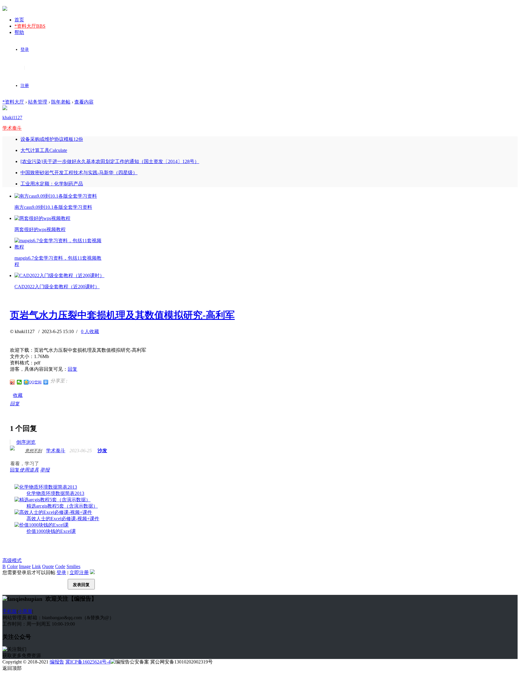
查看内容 (84, 101)
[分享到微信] (19, 382)
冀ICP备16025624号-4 (87, 661)
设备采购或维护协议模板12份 (51, 139)
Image (25, 566)
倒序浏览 (26, 442)
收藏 (18, 395)
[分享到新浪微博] (12, 382)
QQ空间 (35, 382)
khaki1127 (12, 117)
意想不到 (33, 451)
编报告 (57, 661)
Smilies (73, 566)
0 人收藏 (90, 331)
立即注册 (79, 572)
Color (12, 566)
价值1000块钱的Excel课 (51, 531)
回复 (72, 369)
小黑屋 (25, 611)
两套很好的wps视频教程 (40, 229)
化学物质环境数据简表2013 (55, 493)
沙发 (102, 450)
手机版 (9, 611)
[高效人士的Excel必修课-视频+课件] (53, 512)
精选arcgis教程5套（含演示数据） (62, 506)
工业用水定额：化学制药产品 (51, 183)
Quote (48, 566)
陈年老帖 (60, 101)
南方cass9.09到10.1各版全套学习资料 (53, 207)
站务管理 (37, 101)
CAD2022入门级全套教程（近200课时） (57, 286)
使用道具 (29, 469)
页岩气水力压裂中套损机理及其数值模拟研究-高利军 (122, 315)
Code (60, 566)
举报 (45, 469)
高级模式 (12, 560)
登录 (24, 49)
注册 (24, 85)
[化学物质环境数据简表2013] (45, 487)
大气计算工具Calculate (43, 150)
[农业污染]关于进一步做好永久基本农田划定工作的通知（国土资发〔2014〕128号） (109, 161)
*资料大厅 (29, 26)
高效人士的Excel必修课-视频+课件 (62, 518)
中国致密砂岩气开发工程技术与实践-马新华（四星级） (79, 172)
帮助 (19, 32)
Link (36, 566)
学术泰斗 (12, 128)
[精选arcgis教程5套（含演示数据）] (52, 499)
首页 (19, 19)
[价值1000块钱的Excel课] (41, 524)
